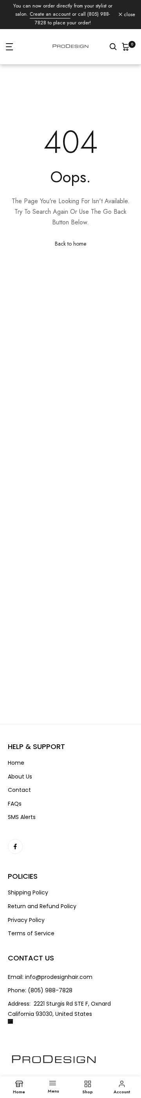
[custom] (15, 846)
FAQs (15, 804)
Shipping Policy (28, 892)
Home (16, 763)
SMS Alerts (22, 817)
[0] (126, 47)
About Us (20, 776)
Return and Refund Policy (42, 906)
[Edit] (10, 1021)
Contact (19, 790)
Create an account (49, 14)
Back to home (70, 244)
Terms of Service (31, 933)
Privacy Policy (26, 920)
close (128, 14)
